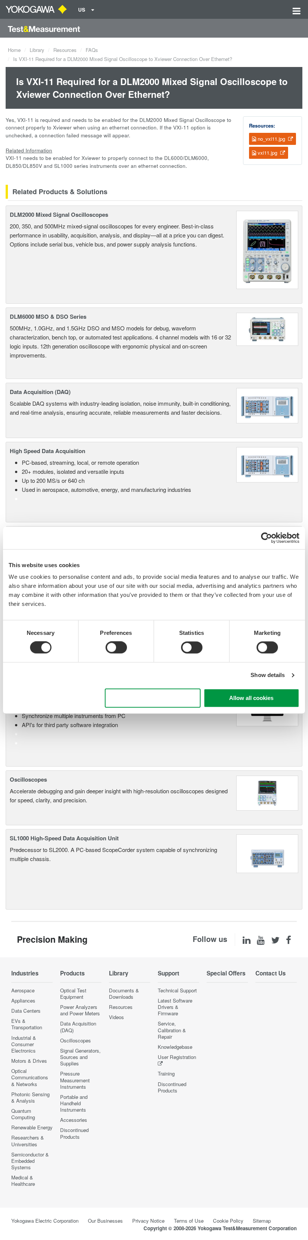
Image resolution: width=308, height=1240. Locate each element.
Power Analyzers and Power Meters (80, 1010)
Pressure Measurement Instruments (75, 1080)
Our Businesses (105, 1220)
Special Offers (226, 973)
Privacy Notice (148, 1220)
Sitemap (262, 1220)
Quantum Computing (23, 1114)
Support (168, 973)
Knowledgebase (175, 1046)
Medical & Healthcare (23, 1180)
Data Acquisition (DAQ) (40, 392)
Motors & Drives (29, 1060)
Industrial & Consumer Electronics (23, 1044)
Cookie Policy (228, 1220)
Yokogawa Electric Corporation (45, 1220)
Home (14, 49)
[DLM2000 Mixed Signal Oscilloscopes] (267, 249)
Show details (268, 675)
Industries (25, 973)
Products (72, 973)
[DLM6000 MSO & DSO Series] (267, 328)
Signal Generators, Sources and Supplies (80, 1057)
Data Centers (26, 1010)
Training (166, 1073)
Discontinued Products (74, 1133)
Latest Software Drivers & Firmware (175, 1007)
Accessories (73, 1119)
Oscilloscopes (28, 779)
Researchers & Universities (27, 1140)
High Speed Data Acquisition (47, 451)
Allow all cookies (251, 698)
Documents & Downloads (124, 993)
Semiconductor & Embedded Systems (30, 1161)
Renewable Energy (32, 1127)
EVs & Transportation (26, 1024)
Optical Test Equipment (73, 993)
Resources (65, 49)
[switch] (116, 648)
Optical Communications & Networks (29, 1077)
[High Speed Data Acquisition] (267, 464)
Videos (116, 1017)
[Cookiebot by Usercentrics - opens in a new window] (266, 537)
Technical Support (177, 990)
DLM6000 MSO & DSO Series (48, 316)
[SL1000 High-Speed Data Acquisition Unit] (267, 853)
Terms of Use (189, 1220)
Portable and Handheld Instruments (74, 1103)
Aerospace (23, 990)
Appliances (23, 1000)
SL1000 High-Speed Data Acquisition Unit (64, 838)
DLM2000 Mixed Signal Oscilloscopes (59, 214)
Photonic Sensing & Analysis (30, 1097)
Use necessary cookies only (152, 698)
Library (37, 49)
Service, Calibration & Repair (172, 1030)
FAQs (92, 49)
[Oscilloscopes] (267, 792)
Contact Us (270, 973)
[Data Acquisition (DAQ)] (267, 405)
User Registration (177, 1056)
